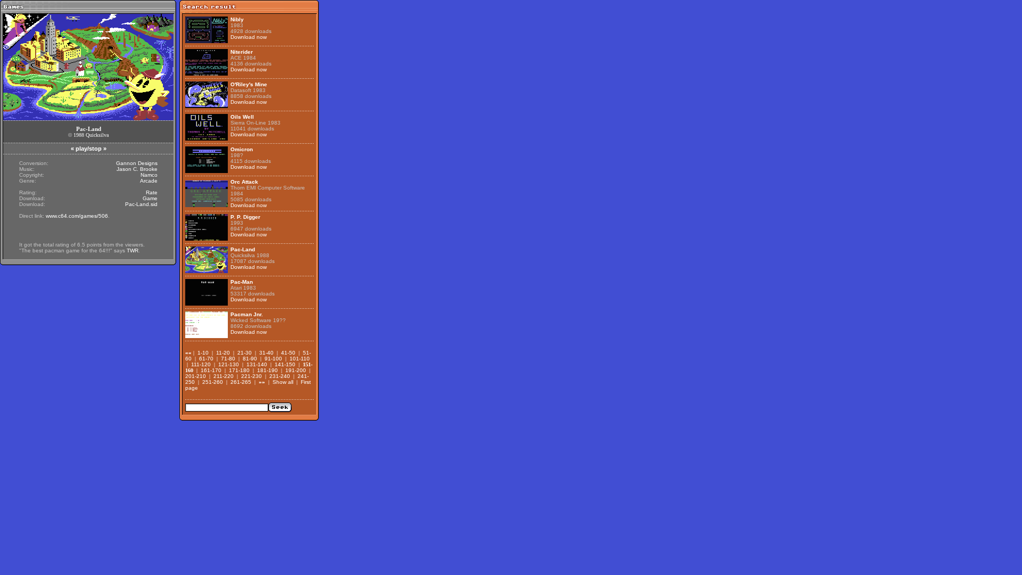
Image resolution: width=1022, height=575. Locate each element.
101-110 (300, 359)
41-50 (288, 353)
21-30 (244, 353)
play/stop (89, 148)
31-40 (266, 353)
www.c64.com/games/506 (77, 216)
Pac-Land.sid (141, 204)
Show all (283, 382)
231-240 (279, 376)
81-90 (250, 359)
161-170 (211, 370)
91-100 (273, 359)
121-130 (228, 364)
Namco (149, 175)
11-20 (223, 353)
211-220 (223, 376)
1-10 (203, 353)
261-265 (240, 382)
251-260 (212, 382)
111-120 (201, 364)
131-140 (256, 364)
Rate (152, 192)
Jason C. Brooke (137, 169)
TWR (132, 250)
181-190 (267, 370)
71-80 (228, 359)
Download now (248, 37)
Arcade (149, 181)
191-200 (295, 370)
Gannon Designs (137, 163)
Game (150, 198)
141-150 (285, 364)
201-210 (195, 376)
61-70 (206, 359)
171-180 (239, 370)
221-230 (251, 376)
